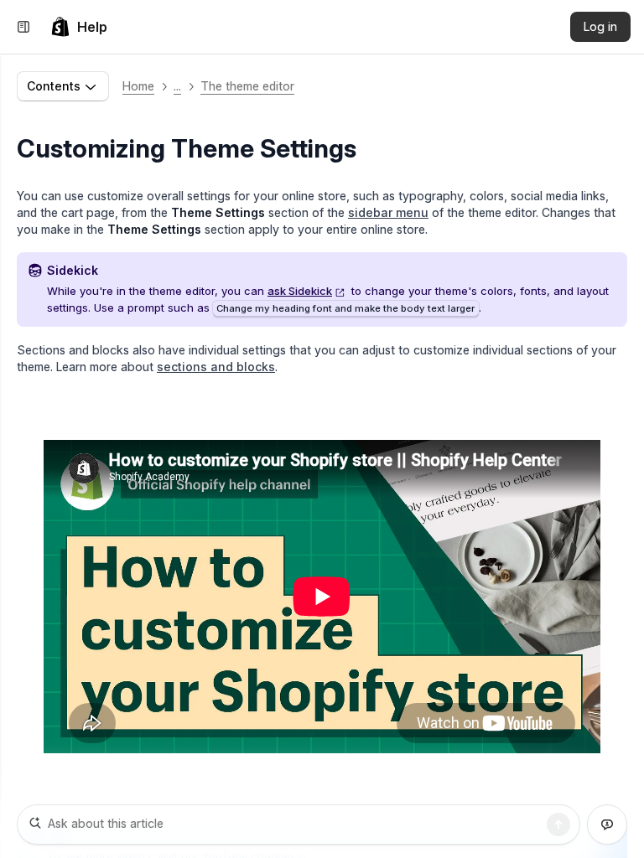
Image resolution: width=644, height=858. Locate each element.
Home (138, 86)
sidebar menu (388, 212)
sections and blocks (216, 366)
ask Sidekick (299, 290)
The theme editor (247, 86)
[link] (78, 27)
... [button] (177, 86)
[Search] (558, 824)
